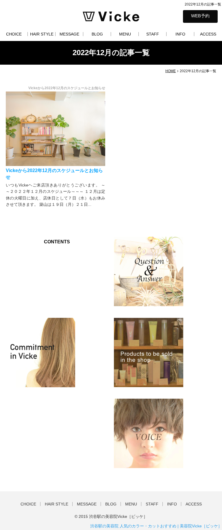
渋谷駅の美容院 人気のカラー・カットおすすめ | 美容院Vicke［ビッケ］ (156, 526)
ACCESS (208, 34)
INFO (180, 34)
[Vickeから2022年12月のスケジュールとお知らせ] (55, 129)
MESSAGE (69, 34)
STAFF (152, 34)
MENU (125, 34)
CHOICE (14, 34)
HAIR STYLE (41, 34)
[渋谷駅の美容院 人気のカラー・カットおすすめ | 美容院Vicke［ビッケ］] (111, 16)
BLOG (97, 34)
